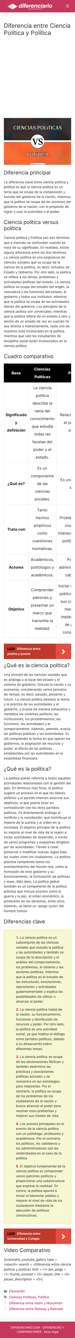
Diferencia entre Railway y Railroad (36, 1309)
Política (43, 1297)
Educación (17, 1291)
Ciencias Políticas (22, 1297)
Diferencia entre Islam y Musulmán (35, 1303)
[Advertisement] (37, 73)
